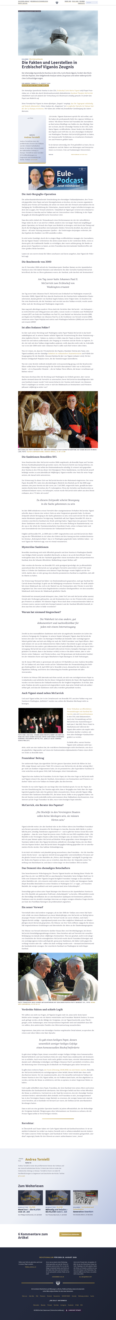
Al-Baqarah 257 (85, 1277)
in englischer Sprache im (75, 106)
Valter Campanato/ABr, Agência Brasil (41, 451)
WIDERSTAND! (66, 1296)
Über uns (68, 1)
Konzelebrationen (86, 714)
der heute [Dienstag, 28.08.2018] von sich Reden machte (65, 1070)
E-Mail (77, 1305)
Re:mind (82, 1)
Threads (49, 1305)
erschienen (39, 109)
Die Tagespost (79, 103)
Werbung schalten (83, 1296)
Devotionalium (46, 1257)
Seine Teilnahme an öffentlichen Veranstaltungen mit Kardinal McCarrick (80, 711)
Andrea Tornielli (32, 137)
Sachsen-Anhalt (24, 1)
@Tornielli (21, 1176)
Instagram (63, 1305)
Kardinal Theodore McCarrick (82, 93)
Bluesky (43, 1305)
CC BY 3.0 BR (61, 451)
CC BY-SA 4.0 (35, 1004)
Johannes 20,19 (58, 1277)
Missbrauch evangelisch (39, 1)
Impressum (47, 1310)
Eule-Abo (75, 1)
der (26, 109)
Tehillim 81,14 (30, 1267)
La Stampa (31, 109)
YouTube (56, 1305)
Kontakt (74, 1296)
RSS (81, 1305)
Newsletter (56, 1296)
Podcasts (81, 3)
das (72, 103)
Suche (92, 1296)
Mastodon (36, 1305)
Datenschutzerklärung (57, 1310)
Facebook (70, 1305)
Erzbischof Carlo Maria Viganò (68, 90)
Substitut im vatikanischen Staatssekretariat (64, 353)
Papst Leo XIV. (22, 3)
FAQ (37, 1296)
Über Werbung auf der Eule (79, 154)
